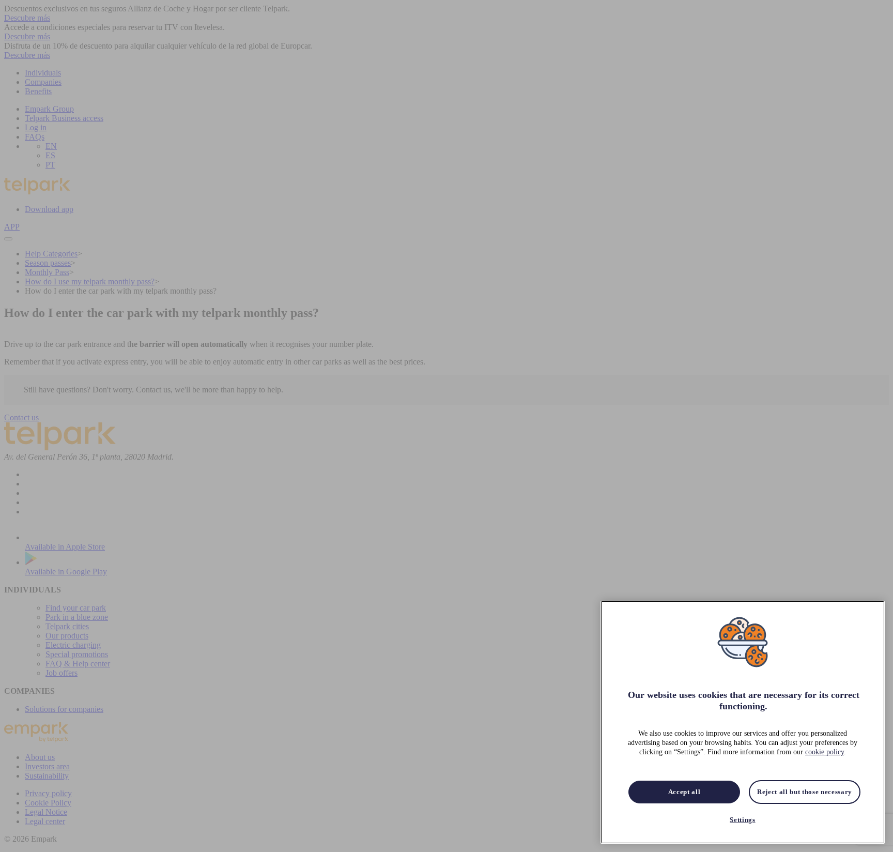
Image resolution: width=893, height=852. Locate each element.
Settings (742, 820)
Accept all (684, 792)
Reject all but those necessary (804, 792)
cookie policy (824, 752)
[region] (743, 722)
